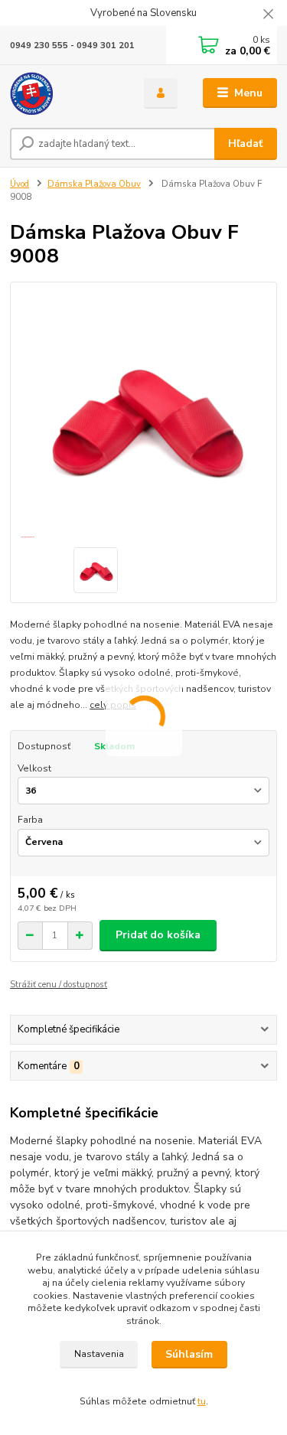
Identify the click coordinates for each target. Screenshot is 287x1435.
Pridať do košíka (158, 935)
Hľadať (245, 143)
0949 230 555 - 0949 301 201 (72, 45)
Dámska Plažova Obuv (94, 184)
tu (201, 1401)
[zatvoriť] (268, 15)
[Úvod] (65, 93)
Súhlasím (189, 1354)
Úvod (19, 184)
